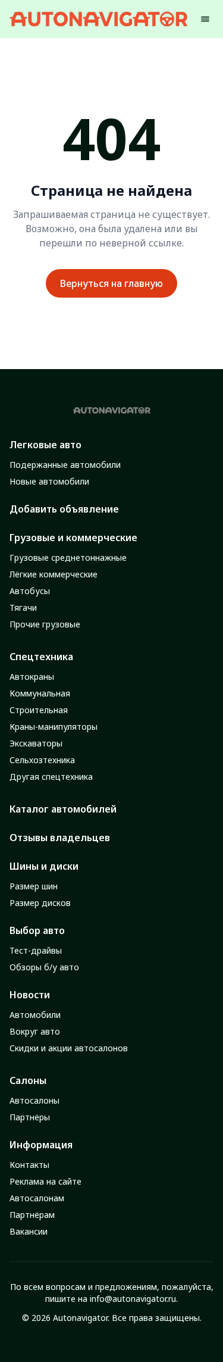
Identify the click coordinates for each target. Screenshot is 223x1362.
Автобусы (30, 590)
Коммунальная (40, 693)
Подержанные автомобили (65, 464)
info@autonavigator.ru (133, 1298)
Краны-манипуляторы (54, 726)
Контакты (29, 1164)
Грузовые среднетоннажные (68, 557)
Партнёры (30, 1117)
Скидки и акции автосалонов (69, 1048)
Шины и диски (44, 866)
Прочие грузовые (45, 624)
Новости (30, 994)
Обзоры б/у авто (44, 967)
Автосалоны (34, 1100)
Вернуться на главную (111, 283)
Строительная (39, 710)
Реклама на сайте (45, 1181)
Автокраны (32, 676)
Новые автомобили (49, 481)
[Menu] (205, 19)
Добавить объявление (64, 509)
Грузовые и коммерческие (73, 537)
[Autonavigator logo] (99, 18)
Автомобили (35, 1014)
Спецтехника (41, 656)
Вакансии (29, 1231)
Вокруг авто (35, 1031)
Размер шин (34, 886)
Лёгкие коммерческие (54, 574)
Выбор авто (37, 930)
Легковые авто (45, 444)
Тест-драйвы (36, 950)
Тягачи (23, 607)
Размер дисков (40, 902)
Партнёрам (32, 1214)
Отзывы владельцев (60, 837)
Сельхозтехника (42, 760)
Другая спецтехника (51, 776)
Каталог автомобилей (63, 809)
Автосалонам (37, 1198)
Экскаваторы (36, 743)
